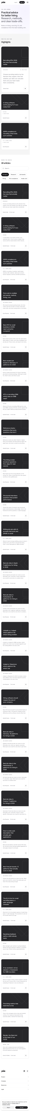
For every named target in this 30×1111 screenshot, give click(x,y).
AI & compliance (13, 178)
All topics (5, 174)
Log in (15, 2)
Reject (8, 1107)
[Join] (3, 2)
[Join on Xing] (27, 1071)
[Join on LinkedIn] (24, 1071)
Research (13, 174)
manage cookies (6, 1104)
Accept (21, 1107)
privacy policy (15, 1103)
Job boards (22, 174)
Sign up (22, 2)
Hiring (4, 178)
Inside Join (24, 178)
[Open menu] (27, 2)
